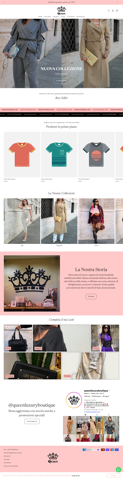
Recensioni (7, 456)
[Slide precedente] (4, 2)
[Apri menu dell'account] (113, 10)
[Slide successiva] (117, 2)
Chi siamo (7, 459)
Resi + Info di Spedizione (11, 449)
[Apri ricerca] (109, 10)
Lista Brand (7, 462)
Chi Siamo (91, 296)
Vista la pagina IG (32, 421)
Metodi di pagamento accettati (13, 453)
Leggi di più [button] (76, 475)
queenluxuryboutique (34, 405)
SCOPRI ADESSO (61, 81)
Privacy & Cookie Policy (11, 466)
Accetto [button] (113, 475)
